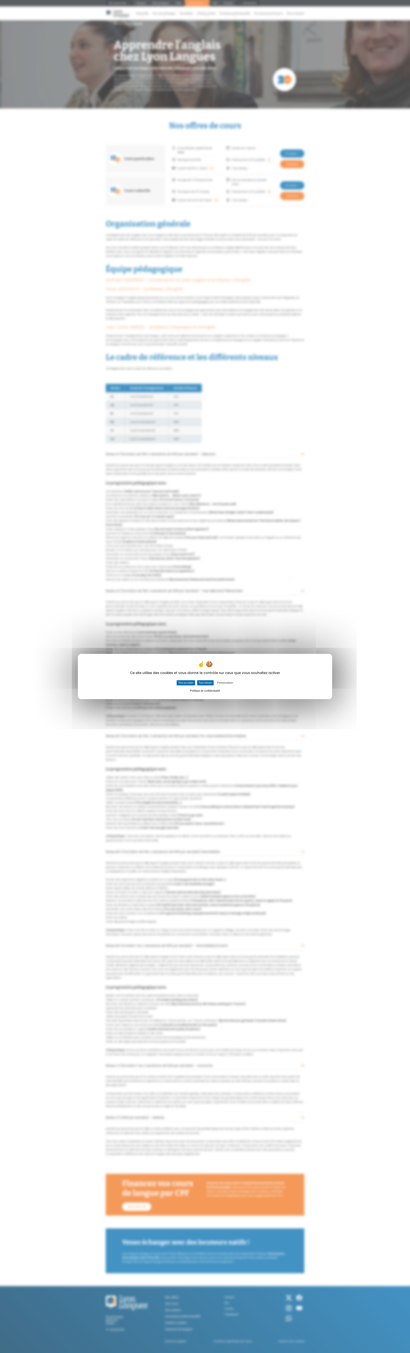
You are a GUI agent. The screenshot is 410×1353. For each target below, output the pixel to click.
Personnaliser (225, 682)
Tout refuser (205, 682)
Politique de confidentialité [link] (205, 690)
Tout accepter (185, 682)
